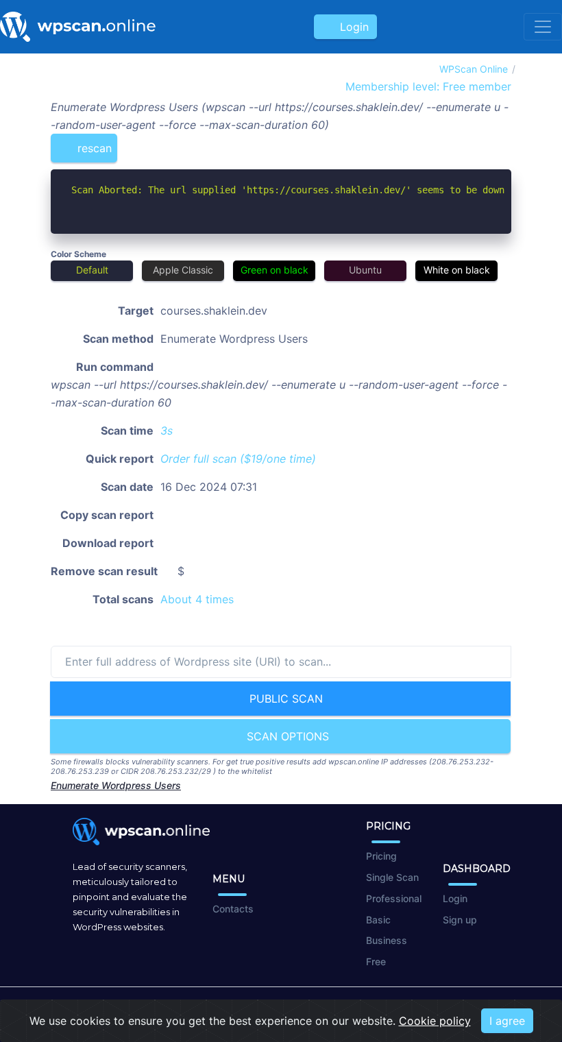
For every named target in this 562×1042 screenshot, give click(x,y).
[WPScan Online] (78, 26)
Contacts (233, 908)
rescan (93, 148)
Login (351, 27)
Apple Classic (183, 270)
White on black (457, 270)
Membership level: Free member (426, 86)
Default (92, 270)
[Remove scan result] (502, 142)
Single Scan (392, 877)
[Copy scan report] (457, 142)
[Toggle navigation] (543, 26)
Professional (394, 898)
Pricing (381, 856)
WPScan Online (473, 69)
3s (166, 430)
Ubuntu (365, 270)
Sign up (460, 919)
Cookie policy (435, 1021)
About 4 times (197, 599)
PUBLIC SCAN (284, 698)
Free (376, 961)
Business (386, 940)
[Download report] (480, 142)
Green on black (274, 270)
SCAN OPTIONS (286, 736)
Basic (378, 919)
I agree (507, 1021)
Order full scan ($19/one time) (238, 458)
